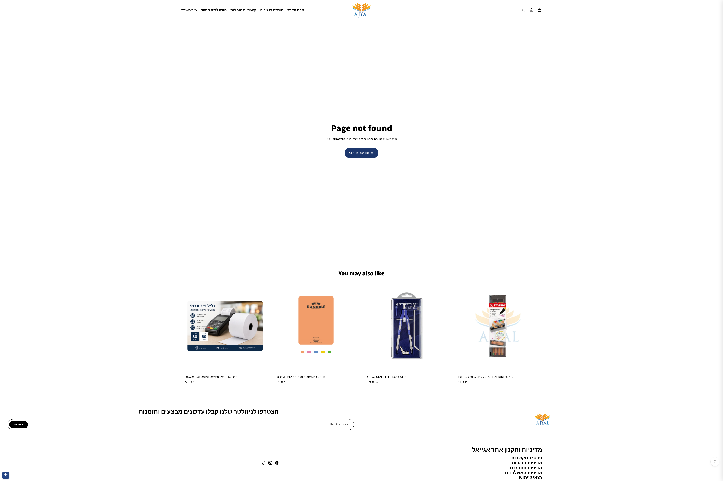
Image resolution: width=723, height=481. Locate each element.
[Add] (263, 364)
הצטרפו (18, 424)
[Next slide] (445, 326)
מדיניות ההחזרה (526, 467)
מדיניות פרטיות (527, 463)
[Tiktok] (263, 463)
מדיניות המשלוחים (523, 472)
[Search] (523, 10)
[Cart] (539, 10)
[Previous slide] (368, 326)
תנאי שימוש (530, 477)
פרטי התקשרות (526, 457)
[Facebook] (277, 463)
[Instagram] (270, 463)
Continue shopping (361, 153)
